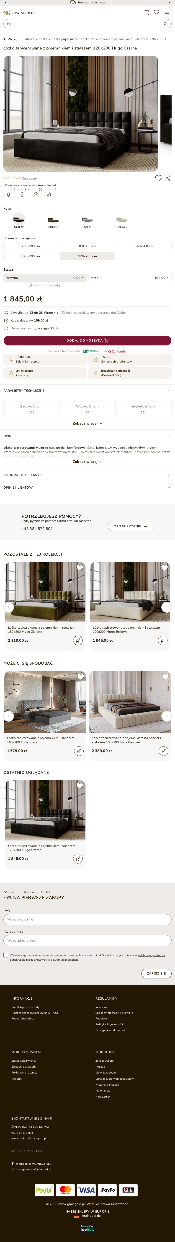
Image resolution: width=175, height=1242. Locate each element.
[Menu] (167, 12)
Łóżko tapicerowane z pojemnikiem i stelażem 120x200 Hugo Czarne (41, 848)
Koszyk (100, 1066)
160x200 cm (144, 246)
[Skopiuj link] (168, 178)
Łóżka (43, 39)
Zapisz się (156, 973)
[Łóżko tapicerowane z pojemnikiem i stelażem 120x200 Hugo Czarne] (45, 810)
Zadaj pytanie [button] (127, 526)
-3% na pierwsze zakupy (33, 897)
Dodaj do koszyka (85, 340)
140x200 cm (31, 256)
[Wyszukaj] (163, 24)
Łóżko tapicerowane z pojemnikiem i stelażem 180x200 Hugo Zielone (41, 630)
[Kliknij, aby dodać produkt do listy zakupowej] (158, 178)
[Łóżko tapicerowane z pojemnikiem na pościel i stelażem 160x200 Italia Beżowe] (130, 702)
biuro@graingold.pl (34, 1138)
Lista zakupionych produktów (114, 1078)
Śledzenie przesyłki (23, 1066)
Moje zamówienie (27, 1052)
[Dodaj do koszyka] (78, 640)
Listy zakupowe (105, 1072)
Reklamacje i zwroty (24, 1072)
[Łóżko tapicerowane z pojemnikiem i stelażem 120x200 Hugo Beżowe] (130, 592)
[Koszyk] (147, 12)
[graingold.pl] (18, 13)
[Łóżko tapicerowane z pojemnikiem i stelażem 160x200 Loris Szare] (45, 702)
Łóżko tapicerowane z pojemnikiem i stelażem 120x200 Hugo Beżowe (126, 630)
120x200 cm (87, 256)
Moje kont (105, 1052)
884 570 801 (25, 1132)
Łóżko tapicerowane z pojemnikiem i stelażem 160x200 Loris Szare (41, 740)
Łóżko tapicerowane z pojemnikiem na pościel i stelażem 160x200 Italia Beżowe (126, 740)
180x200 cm (87, 246)
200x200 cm (31, 246)
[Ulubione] (156, 12)
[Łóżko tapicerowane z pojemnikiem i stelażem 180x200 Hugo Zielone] (45, 592)
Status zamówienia (23, 1060)
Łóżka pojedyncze (64, 39)
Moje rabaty (103, 1090)
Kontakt (16, 1078)
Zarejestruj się (104, 1060)
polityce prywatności (151, 955)
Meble (29, 39)
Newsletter (102, 1096)
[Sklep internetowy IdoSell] (87, 1228)
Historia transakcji (107, 1084)
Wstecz (13, 39)
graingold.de (90, 1216)
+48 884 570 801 (37, 528)
